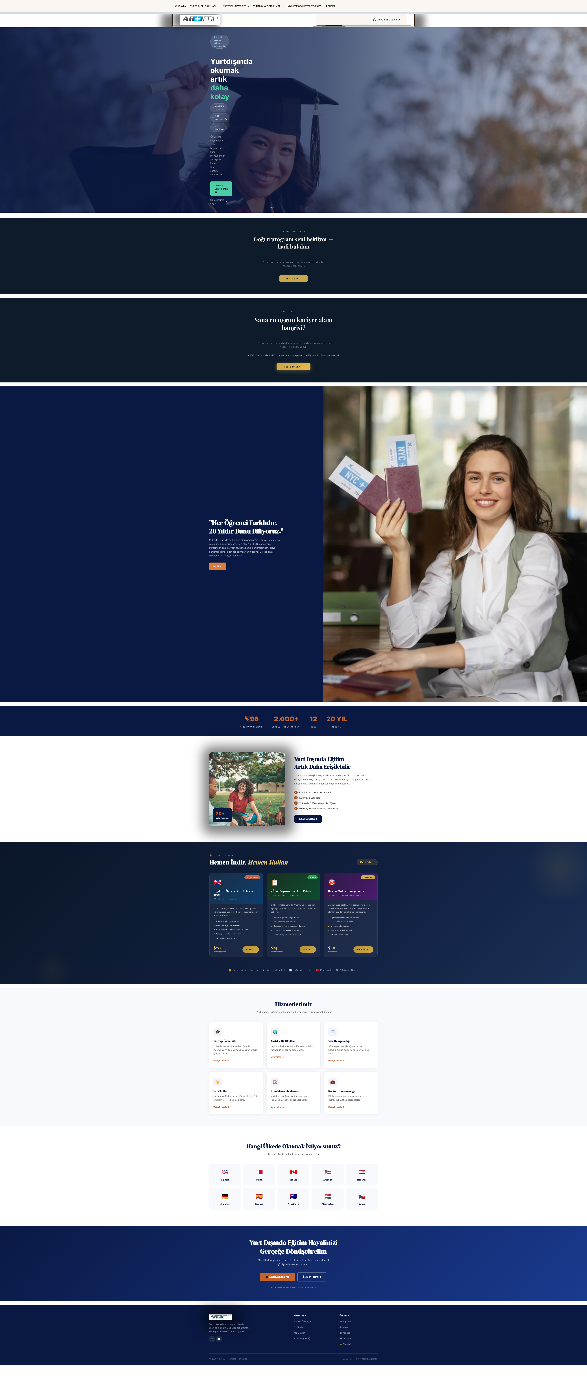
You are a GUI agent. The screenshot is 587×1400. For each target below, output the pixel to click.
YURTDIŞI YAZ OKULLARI (266, 6)
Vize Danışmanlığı (302, 1338)
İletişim (330, 6)
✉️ (218, 1339)
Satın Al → (251, 949)
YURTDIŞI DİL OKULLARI (203, 6)
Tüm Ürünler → (367, 862)
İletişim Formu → (312, 1276)
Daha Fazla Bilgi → (308, 819)
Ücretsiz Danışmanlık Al (221, 189)
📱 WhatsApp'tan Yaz (277, 1276)
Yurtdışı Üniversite (302, 1321)
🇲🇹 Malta (344, 1327)
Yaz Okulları (299, 1332)
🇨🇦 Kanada (345, 1332)
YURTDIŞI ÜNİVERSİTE (234, 6)
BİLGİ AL (217, 566)
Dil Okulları (299, 1327)
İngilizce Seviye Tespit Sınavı (304, 6)
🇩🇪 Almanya (345, 1344)
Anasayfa (180, 6)
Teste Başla (293, 278)
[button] (217, 6)
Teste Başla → (293, 366)
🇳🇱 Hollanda (345, 1338)
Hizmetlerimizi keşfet (218, 202)
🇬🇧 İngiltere (345, 1321)
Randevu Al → (363, 949)
